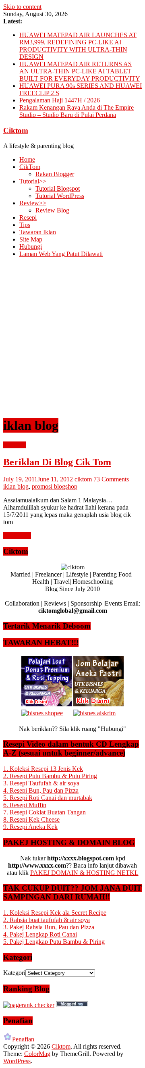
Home (27, 159)
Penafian (23, 1039)
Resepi (28, 217)
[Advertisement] (72, 336)
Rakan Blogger (54, 174)
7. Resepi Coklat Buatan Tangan (44, 812)
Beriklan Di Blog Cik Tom (57, 462)
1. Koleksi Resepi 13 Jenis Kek (43, 768)
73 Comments (111, 479)
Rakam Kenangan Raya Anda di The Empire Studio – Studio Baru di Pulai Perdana (76, 111)
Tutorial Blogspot (57, 188)
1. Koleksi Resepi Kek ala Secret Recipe (54, 912)
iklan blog (16, 486)
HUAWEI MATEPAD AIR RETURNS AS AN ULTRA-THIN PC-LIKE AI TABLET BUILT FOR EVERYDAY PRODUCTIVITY (79, 71)
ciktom (84, 479)
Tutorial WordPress (59, 195)
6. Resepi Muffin (24, 805)
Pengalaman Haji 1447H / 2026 (59, 100)
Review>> (32, 203)
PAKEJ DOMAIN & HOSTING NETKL (84, 872)
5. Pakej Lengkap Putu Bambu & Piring (54, 941)
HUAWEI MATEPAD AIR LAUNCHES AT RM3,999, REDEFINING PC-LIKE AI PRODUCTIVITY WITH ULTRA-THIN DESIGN (78, 45)
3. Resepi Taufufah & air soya (41, 783)
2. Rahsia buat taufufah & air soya (46, 919)
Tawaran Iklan (37, 232)
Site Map (30, 239)
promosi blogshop (54, 486)
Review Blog (52, 210)
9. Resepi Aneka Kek (30, 826)
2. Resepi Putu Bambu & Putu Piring (50, 775)
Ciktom (15, 130)
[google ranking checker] (28, 1004)
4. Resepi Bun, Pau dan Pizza (41, 790)
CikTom (29, 166)
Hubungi (30, 246)
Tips (24, 224)
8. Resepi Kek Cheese (31, 819)
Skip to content (22, 6)
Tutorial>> (32, 181)
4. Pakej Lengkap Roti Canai (40, 934)
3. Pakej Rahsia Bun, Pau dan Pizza (48, 927)
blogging (14, 444)
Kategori (14, 972)
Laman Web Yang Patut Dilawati (61, 253)
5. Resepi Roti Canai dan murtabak (47, 797)
